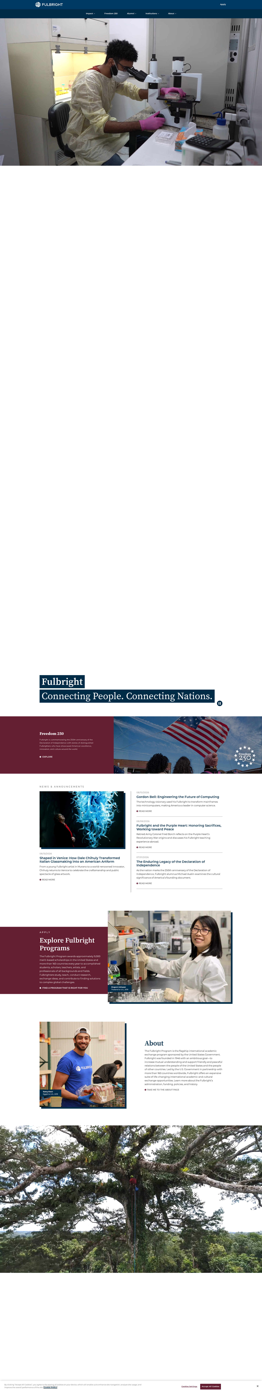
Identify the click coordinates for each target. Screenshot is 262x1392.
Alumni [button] (130, 14)
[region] (131, 1386)
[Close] (258, 1386)
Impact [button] (89, 14)
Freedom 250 (110, 14)
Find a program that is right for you (65, 988)
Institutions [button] (151, 14)
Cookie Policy (50, 1387)
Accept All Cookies (210, 1386)
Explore (47, 757)
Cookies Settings (189, 1386)
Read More (48, 880)
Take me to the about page (163, 1090)
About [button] (171, 14)
